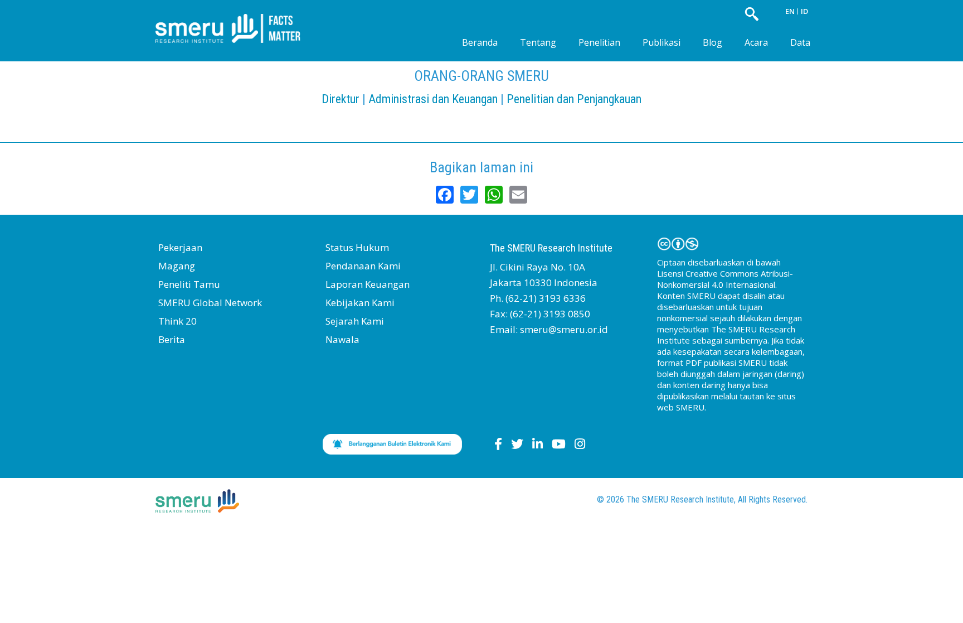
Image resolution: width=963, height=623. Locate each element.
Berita (171, 339)
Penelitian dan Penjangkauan (574, 99)
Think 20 (177, 321)
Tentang (538, 42)
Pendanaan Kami (363, 265)
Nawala (342, 339)
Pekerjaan (180, 247)
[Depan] (236, 19)
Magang (176, 265)
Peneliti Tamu (189, 284)
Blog (712, 42)
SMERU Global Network (210, 302)
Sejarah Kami (354, 321)
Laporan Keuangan (367, 284)
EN (790, 11)
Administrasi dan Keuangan (433, 99)
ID (804, 11)
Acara (756, 42)
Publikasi (661, 42)
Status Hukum (357, 247)
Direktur (340, 99)
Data (800, 42)
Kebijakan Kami (360, 302)
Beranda (480, 42)
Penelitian (599, 42)
